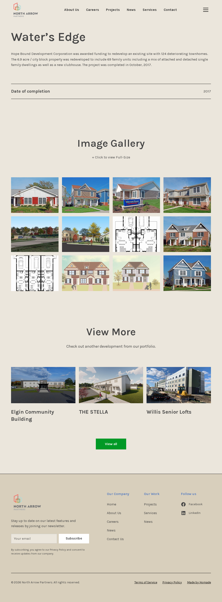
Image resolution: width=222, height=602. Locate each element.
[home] (25, 10)
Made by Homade (199, 582)
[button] (206, 10)
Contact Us (115, 539)
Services (150, 10)
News (131, 10)
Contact (170, 10)
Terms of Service (145, 582)
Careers (92, 10)
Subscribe (74, 538)
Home (111, 504)
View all (111, 444)
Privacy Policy (172, 582)
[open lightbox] (34, 195)
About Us (71, 10)
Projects (113, 10)
